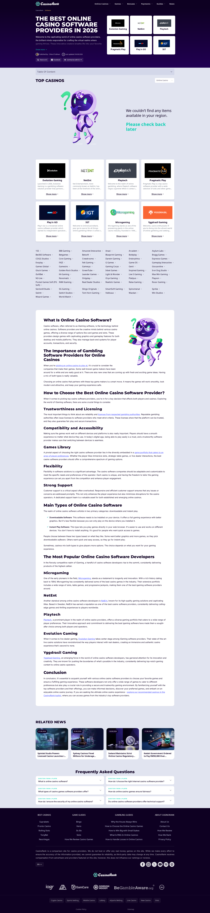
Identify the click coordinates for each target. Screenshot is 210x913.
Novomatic (64, 278)
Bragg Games (158, 254)
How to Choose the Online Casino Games (124, 826)
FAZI (61, 262)
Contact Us (165, 826)
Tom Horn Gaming (91, 293)
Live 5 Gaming (135, 274)
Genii (131, 266)
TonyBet (44, 835)
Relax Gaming (135, 282)
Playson (156, 278)
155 (37, 250)
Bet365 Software (43, 254)
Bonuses (131, 4)
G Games (109, 262)
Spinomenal (134, 289)
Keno (79, 826)
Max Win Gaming (160, 274)
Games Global (42, 266)
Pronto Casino (44, 826)
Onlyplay (86, 278)
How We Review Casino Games (79, 839)
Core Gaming (65, 258)
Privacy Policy (164, 839)
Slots (79, 835)
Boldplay (133, 254)
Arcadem (133, 250)
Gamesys (86, 266)
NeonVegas (44, 839)
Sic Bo (79, 830)
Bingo (79, 821)
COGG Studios (42, 258)
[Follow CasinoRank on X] (154, 864)
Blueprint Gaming (113, 254)
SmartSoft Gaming (114, 289)
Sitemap (130, 909)
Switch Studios (66, 293)
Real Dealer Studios (91, 282)
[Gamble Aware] (134, 887)
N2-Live (39, 278)
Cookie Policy (81, 909)
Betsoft (85, 254)
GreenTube (87, 270)
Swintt (39, 293)
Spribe (155, 289)
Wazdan (133, 293)
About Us (164, 821)
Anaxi (108, 250)
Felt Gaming (88, 262)
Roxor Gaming (159, 282)
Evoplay (39, 262)
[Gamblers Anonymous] (63, 887)
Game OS (133, 262)
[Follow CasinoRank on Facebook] (142, 864)
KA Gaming (64, 274)
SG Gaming (64, 289)
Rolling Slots (44, 830)
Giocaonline (157, 266)
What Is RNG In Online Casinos (124, 835)
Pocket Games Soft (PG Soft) (46, 283)
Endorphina (134, 258)
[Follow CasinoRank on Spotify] (166, 864)
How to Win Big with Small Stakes (124, 830)
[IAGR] (50, 887)
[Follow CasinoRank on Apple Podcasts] (171, 864)
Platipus (133, 278)
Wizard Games (43, 296)
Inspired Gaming (137, 270)
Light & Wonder (113, 274)
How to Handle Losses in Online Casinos (123, 839)
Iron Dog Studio (159, 270)
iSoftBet (39, 274)
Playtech (48, 620)
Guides (160, 4)
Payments (145, 4)
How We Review (164, 830)
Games (118, 4)
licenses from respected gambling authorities (119, 414)
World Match (65, 296)
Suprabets (44, 821)
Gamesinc (64, 266)
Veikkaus (109, 293)
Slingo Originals (89, 289)
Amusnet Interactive (91, 250)
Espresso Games (160, 258)
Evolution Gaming (87, 639)
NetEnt (104, 601)
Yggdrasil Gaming (52, 658)
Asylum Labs (158, 250)
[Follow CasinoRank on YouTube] (160, 864)
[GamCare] (80, 887)
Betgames (64, 254)
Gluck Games (42, 270)
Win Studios (157, 293)
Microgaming (84, 578)
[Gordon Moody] (101, 887)
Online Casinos (101, 4)
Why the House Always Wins (124, 821)
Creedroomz (88, 258)
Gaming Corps (112, 266)
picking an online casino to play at (71, 365)
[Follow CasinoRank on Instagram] (148, 864)
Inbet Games (111, 270)
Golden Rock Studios (69, 270)
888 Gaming (65, 250)
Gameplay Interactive (162, 262)
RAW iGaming (65, 282)
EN (38, 864)
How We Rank (164, 835)
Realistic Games (113, 282)
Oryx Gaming (111, 278)
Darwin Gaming (113, 258)
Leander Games (89, 274)
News (171, 4)
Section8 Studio (43, 289)
